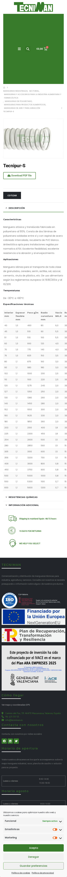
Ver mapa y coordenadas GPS (16, 705)
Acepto (33, 848)
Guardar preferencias (33, 866)
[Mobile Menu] (19, 49)
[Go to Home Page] (4, 87)
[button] (27, 49)
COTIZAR (12, 195)
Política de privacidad (43, 872)
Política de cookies (21, 872)
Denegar (33, 857)
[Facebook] (4, 741)
